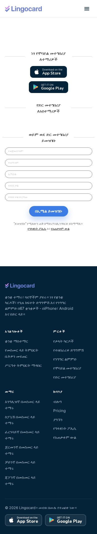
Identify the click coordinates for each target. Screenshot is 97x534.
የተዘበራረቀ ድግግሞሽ (68, 350)
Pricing (59, 410)
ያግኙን (57, 419)
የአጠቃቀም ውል (60, 228)
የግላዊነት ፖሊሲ (37, 228)
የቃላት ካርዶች (63, 341)
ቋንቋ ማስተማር (16, 341)
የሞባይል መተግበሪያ (67, 368)
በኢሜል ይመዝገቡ (48, 211)
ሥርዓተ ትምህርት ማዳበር (23, 365)
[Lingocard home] (23, 8)
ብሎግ (57, 401)
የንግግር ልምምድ (65, 359)
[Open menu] (87, 9)
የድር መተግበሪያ (64, 377)
